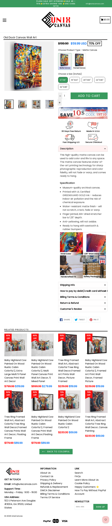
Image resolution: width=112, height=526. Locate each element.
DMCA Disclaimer (50, 490)
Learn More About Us (87, 480)
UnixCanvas (17, 516)
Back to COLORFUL (58, 451)
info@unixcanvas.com (95, 3)
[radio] (64, 61)
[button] (83, 149)
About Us (45, 472)
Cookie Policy (82, 483)
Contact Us (46, 476)
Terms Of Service (50, 497)
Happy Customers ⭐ (87, 487)
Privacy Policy (48, 480)
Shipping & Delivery (51, 483)
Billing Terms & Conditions (55, 494)
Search (79, 472)
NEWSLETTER (82, 501)
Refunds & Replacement (54, 487)
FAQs (78, 476)
